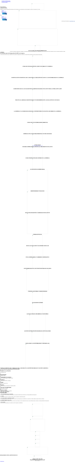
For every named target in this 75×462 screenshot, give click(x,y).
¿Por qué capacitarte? (4, 12)
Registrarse (4, 19)
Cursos (3, 10)
